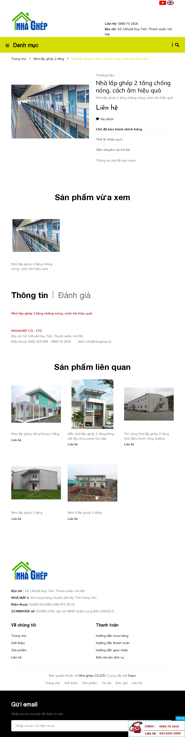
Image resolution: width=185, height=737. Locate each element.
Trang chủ (18, 636)
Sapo (132, 676)
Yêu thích (106, 119)
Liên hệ (16, 657)
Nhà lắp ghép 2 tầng (26, 513)
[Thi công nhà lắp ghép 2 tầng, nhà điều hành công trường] (149, 404)
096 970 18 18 (63, 604)
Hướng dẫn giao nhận (112, 650)
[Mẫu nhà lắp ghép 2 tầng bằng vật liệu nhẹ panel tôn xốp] (92, 404)
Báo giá (121, 683)
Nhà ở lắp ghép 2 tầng (85, 513)
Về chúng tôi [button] (23, 625)
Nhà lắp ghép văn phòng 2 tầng (35, 434)
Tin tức (106, 683)
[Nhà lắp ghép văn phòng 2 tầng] (36, 404)
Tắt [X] (180, 718)
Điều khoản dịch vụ (110, 657)
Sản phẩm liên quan (92, 367)
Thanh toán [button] (107, 625)
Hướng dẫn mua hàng (112, 636)
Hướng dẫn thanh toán (113, 643)
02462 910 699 (40, 604)
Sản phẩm (18, 650)
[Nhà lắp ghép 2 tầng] (36, 483)
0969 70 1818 (121, 24)
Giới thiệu (18, 643)
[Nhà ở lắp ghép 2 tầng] (92, 483)
